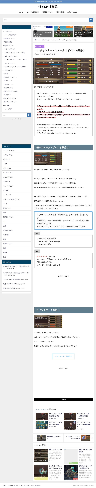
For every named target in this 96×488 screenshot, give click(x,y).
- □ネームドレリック (9, 63)
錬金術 (5, 252)
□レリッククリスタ (9, 150)
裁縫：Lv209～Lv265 (9, 284)
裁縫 (4, 239)
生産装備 (6, 234)
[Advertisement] (63, 291)
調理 (4, 248)
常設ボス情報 (60, 12)
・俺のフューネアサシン (10, 102)
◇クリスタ (6, 159)
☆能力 (5, 163)
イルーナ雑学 (7, 168)
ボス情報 (6, 190)
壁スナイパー (7, 208)
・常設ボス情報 (7, 42)
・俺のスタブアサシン (9, 98)
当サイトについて (29, 485)
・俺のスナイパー (8, 80)
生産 (4, 226)
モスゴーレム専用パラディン (11, 199)
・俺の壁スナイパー (9, 84)
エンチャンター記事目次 (63, 356)
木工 (4, 221)
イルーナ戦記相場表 (33, 12)
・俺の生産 (6, 105)
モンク (5, 203)
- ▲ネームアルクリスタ (10, 56)
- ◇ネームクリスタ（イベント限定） (14, 52)
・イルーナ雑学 (7, 109)
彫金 (4, 212)
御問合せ (37, 485)
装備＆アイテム (72, 12)
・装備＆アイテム (8, 45)
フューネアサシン (8, 186)
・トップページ (7, 31)
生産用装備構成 (7, 230)
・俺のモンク (7, 94)
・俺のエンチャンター (9, 77)
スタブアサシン (7, 177)
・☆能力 (5, 73)
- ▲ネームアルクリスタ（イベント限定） (15, 59)
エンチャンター (39, 46)
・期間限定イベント (9, 38)
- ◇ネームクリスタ (9, 49)
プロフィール (11, 485)
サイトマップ (19, 485)
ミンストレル (7, 195)
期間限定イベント (47, 12)
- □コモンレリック (9, 70)
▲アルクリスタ (7, 155)
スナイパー (6, 181)
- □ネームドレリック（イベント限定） (14, 66)
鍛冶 (4, 257)
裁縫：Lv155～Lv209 (9, 288)
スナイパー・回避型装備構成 (11, 279)
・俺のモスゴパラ (8, 87)
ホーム (21, 12)
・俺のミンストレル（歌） (11, 91)
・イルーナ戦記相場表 (9, 35)
